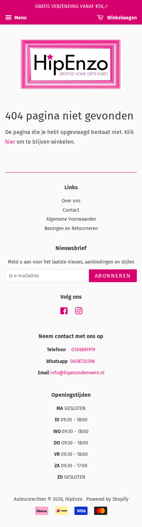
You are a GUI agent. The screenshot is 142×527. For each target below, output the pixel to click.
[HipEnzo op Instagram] (78, 312)
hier (10, 141)
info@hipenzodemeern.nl (77, 373)
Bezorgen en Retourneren (71, 228)
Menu (20, 18)
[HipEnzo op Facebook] (64, 312)
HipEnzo (74, 499)
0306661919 (83, 350)
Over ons (71, 201)
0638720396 (83, 361)
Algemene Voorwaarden (71, 219)
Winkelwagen (121, 18)
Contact (71, 210)
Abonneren (113, 275)
